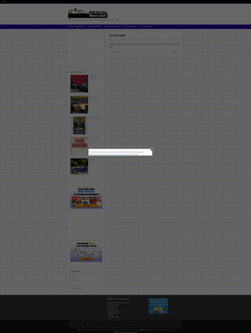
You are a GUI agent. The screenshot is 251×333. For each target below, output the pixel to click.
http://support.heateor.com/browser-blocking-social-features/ (108, 154)
